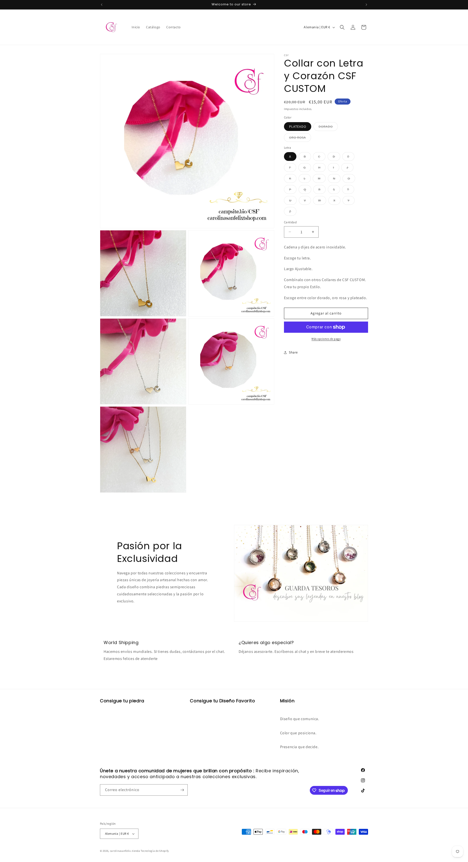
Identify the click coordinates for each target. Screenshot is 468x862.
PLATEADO (297, 126)
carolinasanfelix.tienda (125, 850)
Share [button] (293, 352)
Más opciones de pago (326, 339)
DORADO (328, 127)
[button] (342, 27)
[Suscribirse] (182, 790)
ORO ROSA (300, 138)
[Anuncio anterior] (101, 4)
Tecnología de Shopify (155, 850)
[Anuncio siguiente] (366, 4)
